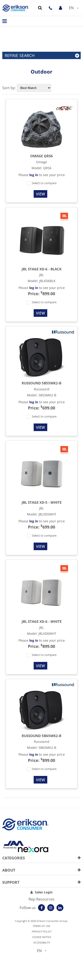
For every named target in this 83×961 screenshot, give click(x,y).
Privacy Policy (41, 931)
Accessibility (41, 942)
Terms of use (41, 926)
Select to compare (43, 183)
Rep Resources (41, 899)
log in (33, 175)
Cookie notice (41, 937)
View (40, 194)
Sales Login (44, 892)
